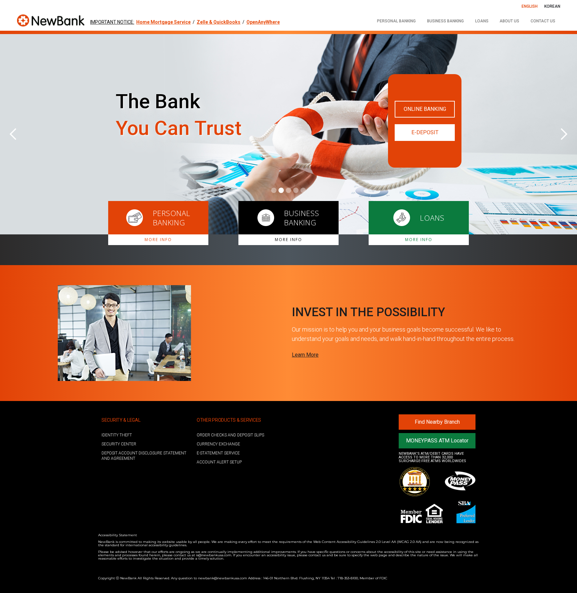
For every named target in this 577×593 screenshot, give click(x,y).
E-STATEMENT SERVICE (218, 453)
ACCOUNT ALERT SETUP (219, 462)
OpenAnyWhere (263, 22)
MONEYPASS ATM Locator (437, 440)
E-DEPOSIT (424, 132)
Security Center (119, 444)
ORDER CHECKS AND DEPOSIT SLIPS (230, 435)
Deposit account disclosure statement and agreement (144, 456)
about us (509, 21)
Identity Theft (117, 435)
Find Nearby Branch (437, 422)
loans (482, 21)
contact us (543, 21)
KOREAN (552, 6)
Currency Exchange (218, 444)
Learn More (305, 355)
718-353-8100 (348, 578)
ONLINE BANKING (425, 109)
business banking (445, 21)
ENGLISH (530, 6)
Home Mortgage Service (163, 22)
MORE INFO (158, 239)
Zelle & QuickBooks (218, 22)
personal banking (396, 21)
